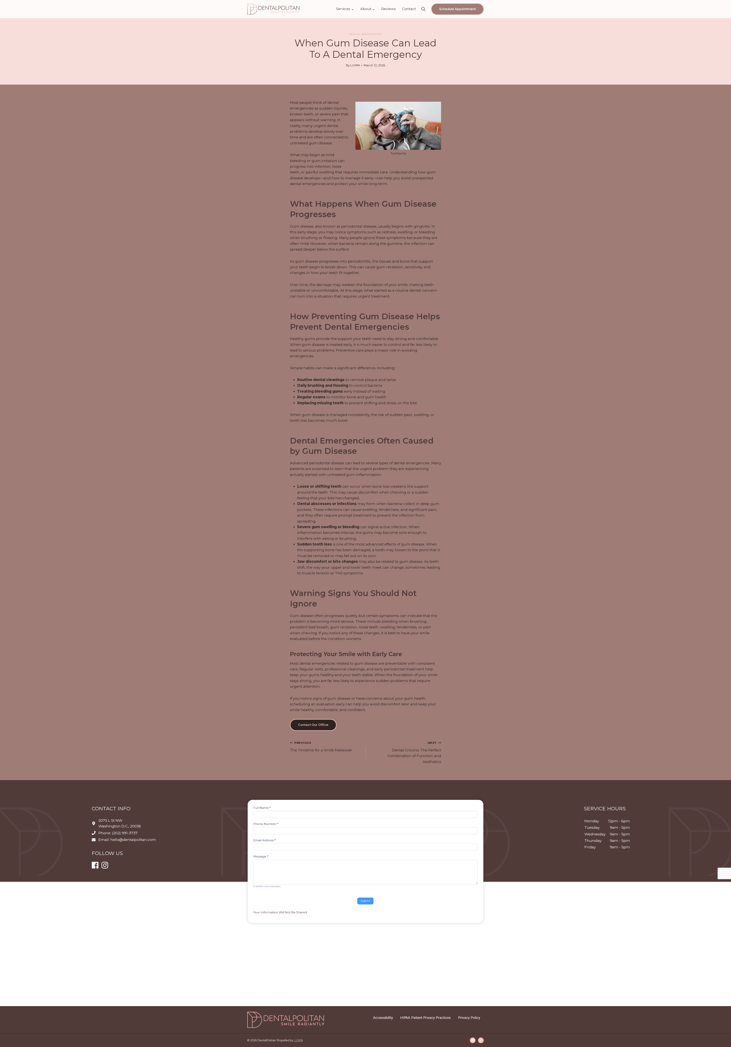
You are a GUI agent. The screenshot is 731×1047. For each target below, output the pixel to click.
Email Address (264, 840)
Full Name (262, 808)
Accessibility (383, 1017)
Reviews (388, 9)
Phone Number (266, 824)
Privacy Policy (469, 1017)
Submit (365, 901)
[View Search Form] (423, 9)
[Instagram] (481, 1040)
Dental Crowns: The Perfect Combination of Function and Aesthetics (414, 752)
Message (260, 856)
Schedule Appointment (457, 9)
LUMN (355, 65)
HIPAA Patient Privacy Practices (425, 1017)
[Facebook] (473, 1040)
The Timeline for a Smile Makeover (321, 746)
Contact (409, 9)
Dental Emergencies (365, 34)
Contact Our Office (313, 725)
